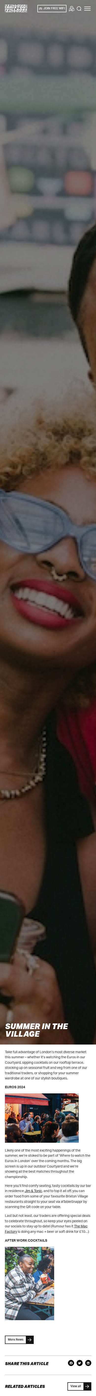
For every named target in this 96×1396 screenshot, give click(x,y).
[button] (87, 8)
